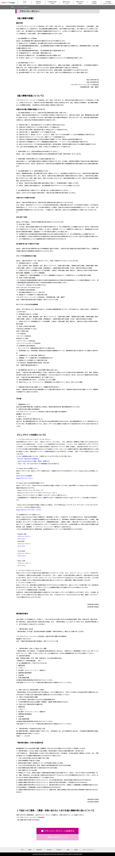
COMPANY (39, 849)
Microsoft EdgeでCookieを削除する (28, 458)
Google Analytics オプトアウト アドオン (29, 509)
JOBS (67, 849)
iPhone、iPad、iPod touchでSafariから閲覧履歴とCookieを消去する (38, 463)
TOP (12, 7)
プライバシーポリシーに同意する (59, 831)
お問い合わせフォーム (57, 837)
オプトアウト (22, 539)
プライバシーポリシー (24, 536)
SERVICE (49, 849)
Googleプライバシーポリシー (25, 478)
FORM (76, 849)
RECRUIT (59, 849)
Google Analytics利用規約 (24, 475)
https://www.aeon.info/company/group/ (28, 287)
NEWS (29, 849)
